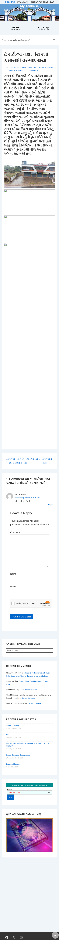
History (8, 734)
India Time (10, 2)
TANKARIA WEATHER (29, 28)
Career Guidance (30, 690)
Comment (15, 532)
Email (13, 587)
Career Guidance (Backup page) (18, 755)
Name (13, 574)
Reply (50, 505)
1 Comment (34, 71)
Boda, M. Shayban (13, 764)
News (20, 71)
